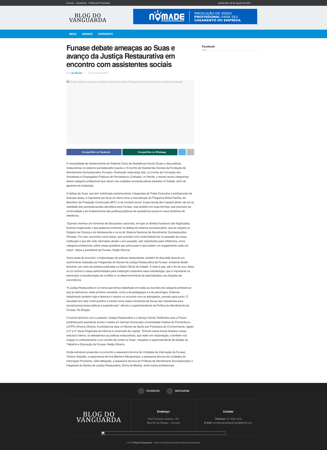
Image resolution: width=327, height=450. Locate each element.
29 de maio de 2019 (98, 72)
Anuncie (70, 2)
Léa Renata (76, 72)
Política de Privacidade (99, 2)
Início (72, 34)
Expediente (81, 2)
